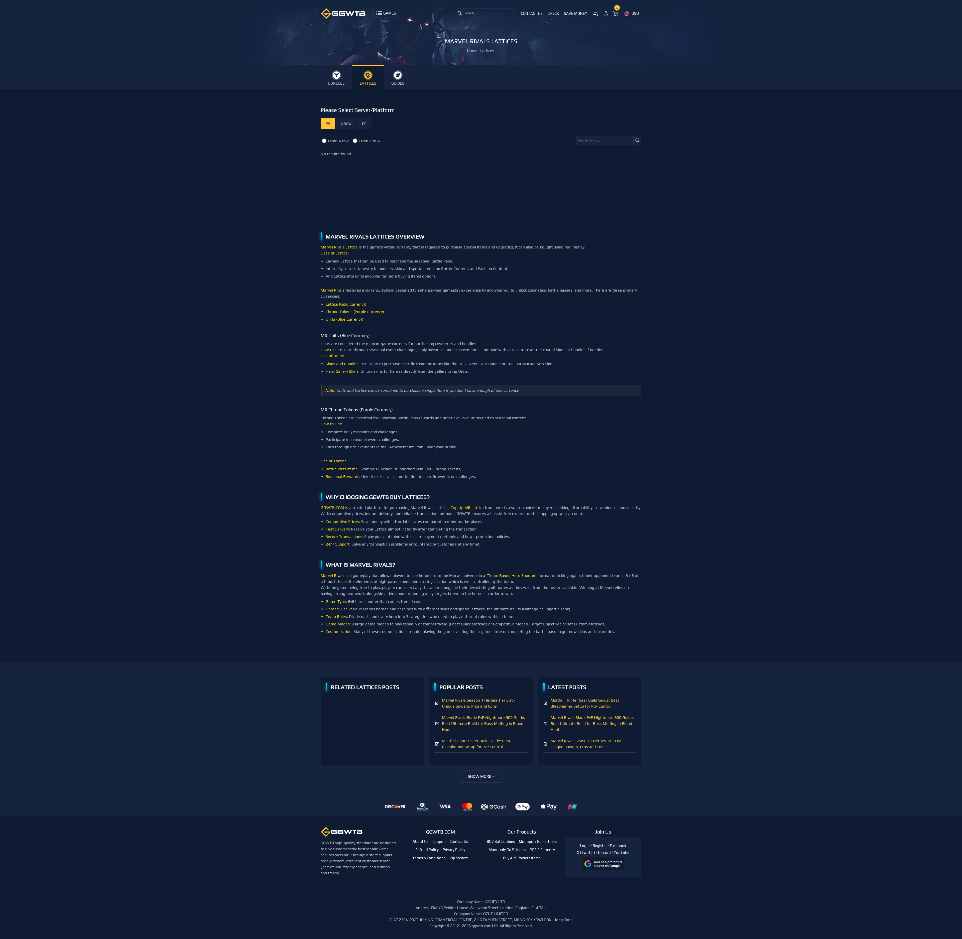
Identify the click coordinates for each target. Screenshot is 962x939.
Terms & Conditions (428, 858)
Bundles (336, 83)
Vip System (458, 858)
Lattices (487, 51)
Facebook (618, 846)
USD (635, 13)
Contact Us (532, 13)
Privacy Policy (454, 850)
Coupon (439, 841)
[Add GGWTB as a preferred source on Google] (603, 864)
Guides (397, 83)
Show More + (481, 776)
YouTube (621, 852)
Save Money (575, 13)
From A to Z (338, 141)
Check (553, 13)
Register (600, 846)
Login (585, 846)
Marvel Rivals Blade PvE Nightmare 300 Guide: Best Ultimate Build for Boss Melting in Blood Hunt (483, 723)
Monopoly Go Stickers (507, 850)
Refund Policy (427, 850)
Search (468, 13)
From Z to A (369, 141)
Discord (604, 852)
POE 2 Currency (542, 850)
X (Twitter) (586, 852)
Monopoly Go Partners (538, 841)
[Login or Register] (605, 13)
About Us (420, 841)
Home (472, 51)
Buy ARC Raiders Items (521, 858)
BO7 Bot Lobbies (501, 841)
